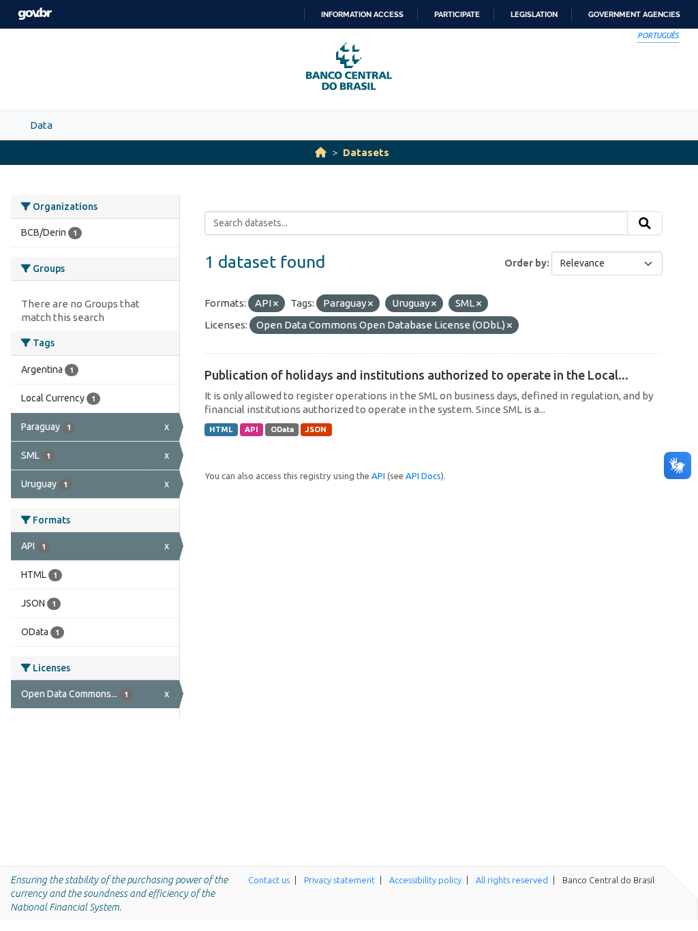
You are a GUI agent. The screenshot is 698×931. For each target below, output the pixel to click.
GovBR (35, 13)
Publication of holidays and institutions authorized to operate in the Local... (416, 375)
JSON (316, 429)
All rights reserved (512, 880)
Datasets (366, 152)
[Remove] (275, 304)
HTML (220, 429)
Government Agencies (634, 14)
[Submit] (645, 223)
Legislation (534, 14)
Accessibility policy (425, 880)
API (251, 429)
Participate (457, 14)
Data (41, 125)
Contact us (269, 880)
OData (282, 429)
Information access (362, 14)
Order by (525, 263)
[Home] (321, 152)
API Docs (423, 475)
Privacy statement (339, 880)
